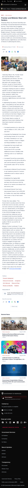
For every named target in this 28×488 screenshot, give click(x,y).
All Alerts (4, 453)
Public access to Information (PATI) (9, 482)
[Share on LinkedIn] (18, 51)
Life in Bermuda (6, 283)
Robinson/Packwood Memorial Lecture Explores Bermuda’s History (13, 334)
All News (4, 450)
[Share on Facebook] (9, 51)
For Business (4, 438)
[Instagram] (10, 422)
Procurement (4, 465)
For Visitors (4, 442)
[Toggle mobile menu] (25, 4)
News (8, 8)
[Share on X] (15, 51)
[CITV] (25, 422)
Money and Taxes (15, 283)
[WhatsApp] (21, 422)
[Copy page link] (3, 51)
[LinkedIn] (17, 422)
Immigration (17, 280)
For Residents (5, 435)
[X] (6, 422)
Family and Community (8, 280)
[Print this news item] (6, 51)
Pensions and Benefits (8, 285)
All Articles (4, 472)
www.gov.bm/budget (15, 268)
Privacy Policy (18, 478)
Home (4, 8)
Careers (21, 482)
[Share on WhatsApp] (12, 51)
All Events (4, 457)
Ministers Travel (5, 468)
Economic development (8, 278)
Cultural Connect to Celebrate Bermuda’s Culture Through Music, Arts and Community (13, 359)
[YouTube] (14, 422)
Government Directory (7, 478)
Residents (17, 285)
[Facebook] (2, 422)
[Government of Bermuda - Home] (12, 5)
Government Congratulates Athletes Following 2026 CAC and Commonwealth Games (13, 381)
